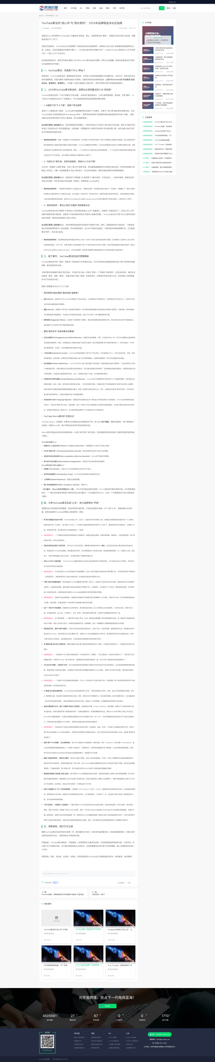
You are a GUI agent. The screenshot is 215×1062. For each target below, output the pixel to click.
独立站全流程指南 (96, 1041)
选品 (101, 8)
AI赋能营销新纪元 (79, 1048)
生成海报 (121, 883)
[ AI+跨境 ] (146, 158)
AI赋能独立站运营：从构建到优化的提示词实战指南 (162, 158)
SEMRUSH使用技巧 (132, 1041)
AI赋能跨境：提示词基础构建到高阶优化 (164, 58)
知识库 (122, 8)
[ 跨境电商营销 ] (147, 122)
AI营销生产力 (78, 1041)
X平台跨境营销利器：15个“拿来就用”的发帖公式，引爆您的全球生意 (164, 135)
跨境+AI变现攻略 (79, 1037)
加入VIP (173, 2)
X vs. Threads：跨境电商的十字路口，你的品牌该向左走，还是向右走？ (164, 144)
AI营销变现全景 (78, 1044)
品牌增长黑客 (95, 1048)
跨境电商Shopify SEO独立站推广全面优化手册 (164, 67)
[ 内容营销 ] (146, 172)
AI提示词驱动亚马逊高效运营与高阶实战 (164, 49)
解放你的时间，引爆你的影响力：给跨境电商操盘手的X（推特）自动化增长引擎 (164, 149)
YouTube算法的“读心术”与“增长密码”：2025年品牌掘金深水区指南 (82, 23)
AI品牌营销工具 (130, 1048)
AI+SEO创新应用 (114, 1041)
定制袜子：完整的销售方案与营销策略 (164, 95)
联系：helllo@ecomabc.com (160, 1034)
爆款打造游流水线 (96, 1044)
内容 (94, 8)
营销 (87, 8)
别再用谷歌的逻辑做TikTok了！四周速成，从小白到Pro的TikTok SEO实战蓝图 (164, 153)
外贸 (114, 8)
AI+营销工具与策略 (114, 1044)
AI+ (81, 8)
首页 (65, 8)
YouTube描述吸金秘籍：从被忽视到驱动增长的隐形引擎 (164, 140)
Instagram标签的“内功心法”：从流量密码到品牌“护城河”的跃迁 (164, 131)
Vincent (46, 28)
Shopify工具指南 (131, 1037)
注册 (174, 8)
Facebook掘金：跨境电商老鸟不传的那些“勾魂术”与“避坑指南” (63, 894)
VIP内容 (73, 8)
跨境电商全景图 (96, 1037)
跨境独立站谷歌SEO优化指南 (164, 77)
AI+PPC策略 (112, 1037)
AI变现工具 (129, 1044)
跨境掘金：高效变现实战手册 (164, 86)
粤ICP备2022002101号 (60, 1059)
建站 (107, 8)
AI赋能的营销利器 (114, 1048)
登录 (168, 8)
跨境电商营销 (50, 15)
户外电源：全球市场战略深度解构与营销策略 (164, 104)
